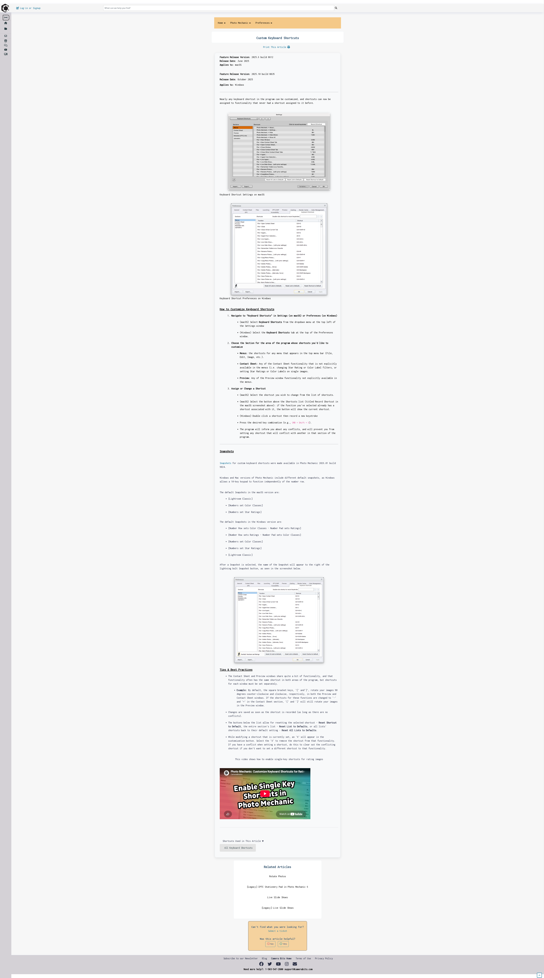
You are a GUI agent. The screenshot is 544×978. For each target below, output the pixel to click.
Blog (264, 958)
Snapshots (225, 463)
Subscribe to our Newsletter (240, 958)
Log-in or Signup (31, 8)
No (272, 944)
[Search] (336, 8)
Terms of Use (303, 958)
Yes (285, 944)
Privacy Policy (324, 958)
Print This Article (275, 47)
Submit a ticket (277, 931)
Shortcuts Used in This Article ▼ (243, 841)
